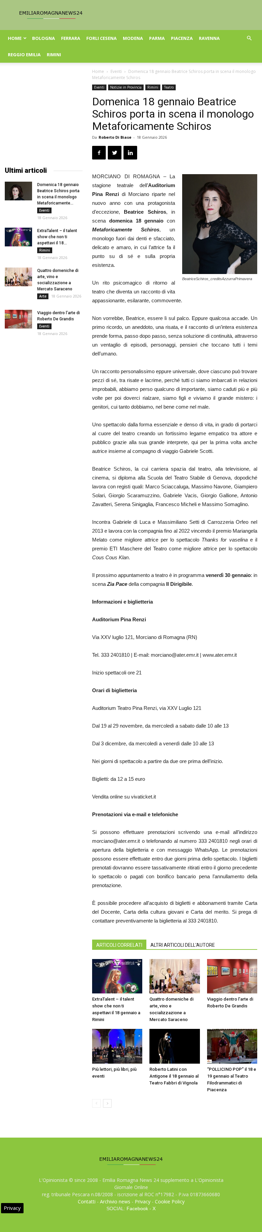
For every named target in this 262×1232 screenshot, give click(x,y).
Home (14, 38)
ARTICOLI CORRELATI (119, 945)
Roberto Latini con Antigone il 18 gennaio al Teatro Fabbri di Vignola (174, 1076)
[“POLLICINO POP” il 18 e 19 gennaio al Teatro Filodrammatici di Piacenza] (232, 1046)
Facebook (137, 1208)
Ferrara (70, 38)
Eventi (116, 71)
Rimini (54, 54)
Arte (42, 296)
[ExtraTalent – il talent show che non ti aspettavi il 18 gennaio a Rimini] (117, 976)
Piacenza (182, 38)
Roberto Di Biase (115, 137)
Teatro (169, 87)
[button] (249, 38)
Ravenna (209, 38)
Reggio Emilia (24, 54)
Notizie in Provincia (126, 87)
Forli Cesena (101, 38)
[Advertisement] (44, 119)
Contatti (87, 1201)
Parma (157, 38)
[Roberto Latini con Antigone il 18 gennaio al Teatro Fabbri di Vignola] (174, 1046)
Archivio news (115, 1201)
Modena (133, 38)
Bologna (43, 38)
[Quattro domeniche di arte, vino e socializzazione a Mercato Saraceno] (174, 976)
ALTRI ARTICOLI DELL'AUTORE (182, 945)
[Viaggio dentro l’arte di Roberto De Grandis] (232, 976)
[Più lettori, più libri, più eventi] (117, 1046)
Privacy (142, 1201)
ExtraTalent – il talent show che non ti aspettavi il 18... (57, 236)
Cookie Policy (170, 1201)
